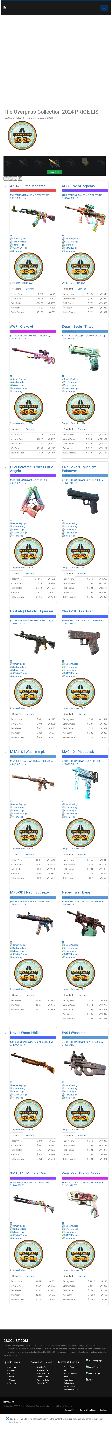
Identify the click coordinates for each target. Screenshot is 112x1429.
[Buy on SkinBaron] (33, 241)
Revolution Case (71, 1389)
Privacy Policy (70, 1410)
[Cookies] (7, 1419)
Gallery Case (69, 1383)
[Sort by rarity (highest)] (6, 178)
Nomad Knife (42, 1370)
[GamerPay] (97, 1368)
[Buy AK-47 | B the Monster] (11, 235)
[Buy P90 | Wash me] (63, 1082)
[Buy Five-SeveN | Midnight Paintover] (63, 520)
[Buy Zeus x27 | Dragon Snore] (63, 1223)
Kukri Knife (41, 1367)
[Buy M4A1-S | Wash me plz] (11, 801)
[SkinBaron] (97, 1375)
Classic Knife (42, 1383)
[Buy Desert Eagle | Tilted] (63, 376)
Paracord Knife (43, 1380)
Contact (103, 1410)
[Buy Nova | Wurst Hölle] (11, 1082)
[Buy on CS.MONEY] (33, 247)
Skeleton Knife (43, 1373)
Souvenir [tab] (30, 289)
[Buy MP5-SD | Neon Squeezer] (11, 942)
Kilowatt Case (69, 1386)
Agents (12, 1370)
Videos (12, 1380)
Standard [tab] (16, 289)
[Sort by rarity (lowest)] (10, 178)
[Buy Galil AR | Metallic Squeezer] (11, 661)
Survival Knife (42, 1377)
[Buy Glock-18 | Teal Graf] (63, 661)
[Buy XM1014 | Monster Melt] (11, 1223)
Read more (19, 1422)
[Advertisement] (18, 61)
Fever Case (68, 1380)
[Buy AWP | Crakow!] (11, 376)
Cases (12, 1373)
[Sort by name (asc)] (15, 178)
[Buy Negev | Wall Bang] (63, 942)
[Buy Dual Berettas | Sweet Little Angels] (11, 520)
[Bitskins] (97, 1381)
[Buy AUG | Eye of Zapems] (63, 235)
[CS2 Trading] (97, 1362)
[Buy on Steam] (33, 250)
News (11, 1377)
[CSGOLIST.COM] (9, 7)
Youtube (12, 1383)
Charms (12, 1367)
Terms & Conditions (88, 1410)
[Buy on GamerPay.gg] (33, 238)
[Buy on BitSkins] (33, 244)
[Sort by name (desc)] (20, 178)
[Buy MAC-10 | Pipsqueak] (63, 801)
